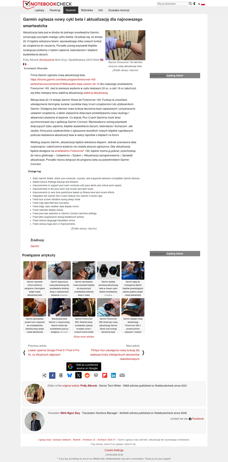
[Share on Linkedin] (113, 375)
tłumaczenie (47, 60)
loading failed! (158, 75)
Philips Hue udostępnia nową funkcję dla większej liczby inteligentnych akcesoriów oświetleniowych (115, 354)
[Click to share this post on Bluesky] (69, 375)
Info (100, 10)
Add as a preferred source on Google (87, 366)
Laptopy (39, 10)
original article (70, 385)
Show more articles (84, 336)
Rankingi (55, 10)
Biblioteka (87, 10)
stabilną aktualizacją (95, 93)
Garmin (35, 246)
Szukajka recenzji (118, 10)
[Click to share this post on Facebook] (52, 375)
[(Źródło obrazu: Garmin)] (84, 198)
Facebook (197, 418)
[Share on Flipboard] (104, 375)
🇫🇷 (24, 64)
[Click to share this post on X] (78, 375)
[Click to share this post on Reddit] (87, 375)
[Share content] (44, 375)
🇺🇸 (101, 60)
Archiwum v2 (89, 439)
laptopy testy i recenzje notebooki (55, 439)
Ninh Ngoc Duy (70, 413)
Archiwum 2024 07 (106, 439)
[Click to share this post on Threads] (61, 375)
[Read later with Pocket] (96, 375)
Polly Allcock (88, 385)
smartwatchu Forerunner (69, 151)
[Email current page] (122, 375)
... (28, 64)
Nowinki (71, 10)
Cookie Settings (114, 450)
